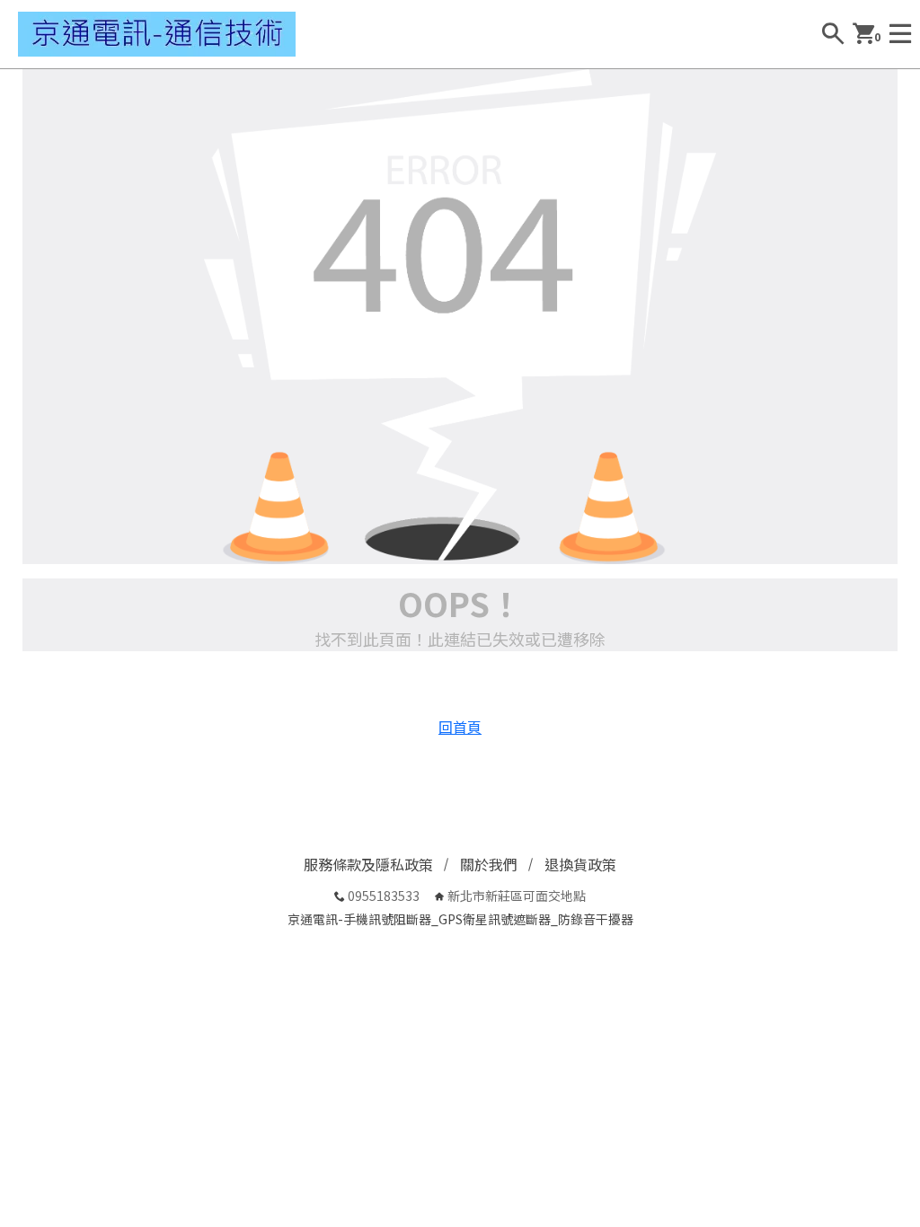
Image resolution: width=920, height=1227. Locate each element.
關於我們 (489, 864)
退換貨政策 (580, 864)
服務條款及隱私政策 (368, 864)
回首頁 (460, 726)
